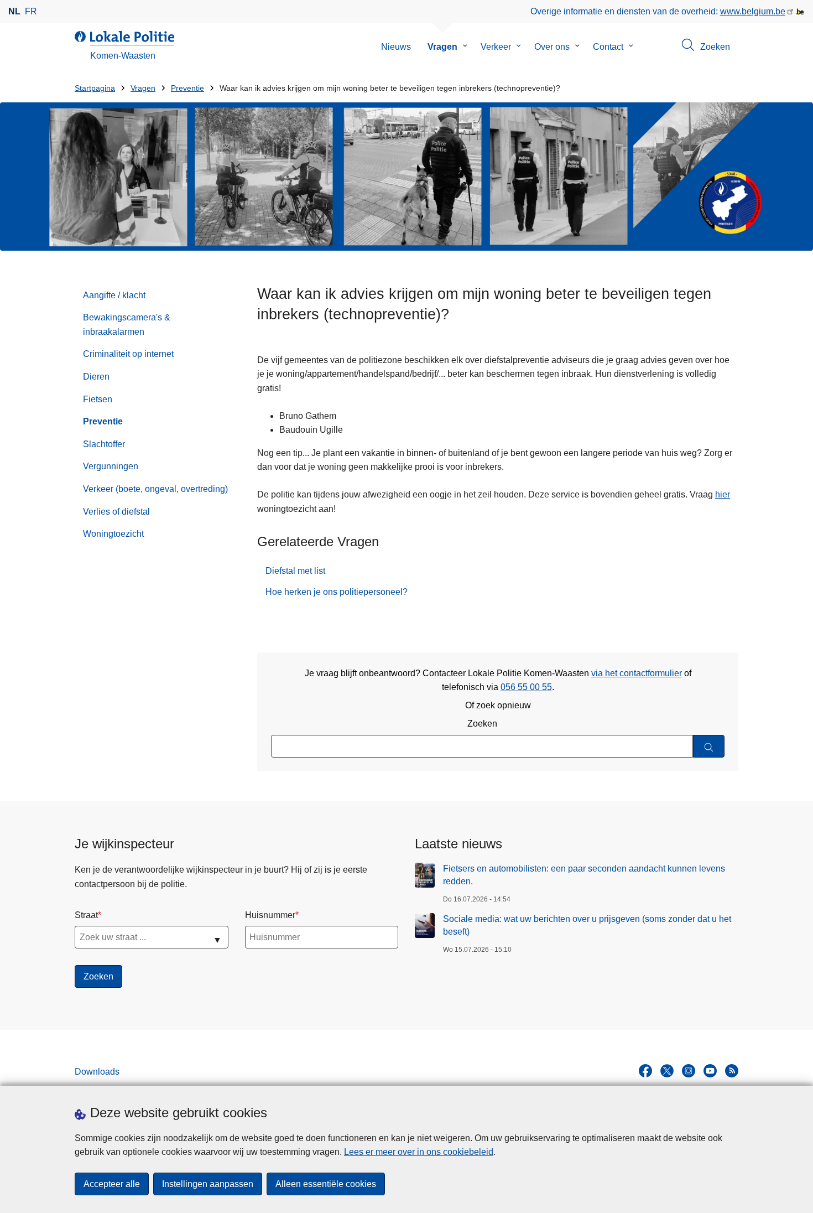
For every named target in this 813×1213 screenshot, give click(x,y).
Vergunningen (110, 466)
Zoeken (482, 723)
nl (14, 11)
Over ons (552, 46)
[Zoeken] (709, 746)
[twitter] (667, 1070)
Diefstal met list (295, 571)
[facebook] (645, 1070)
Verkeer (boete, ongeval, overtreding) (155, 489)
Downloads (97, 1071)
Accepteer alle (112, 1184)
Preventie (187, 88)
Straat (86, 915)
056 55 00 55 (526, 687)
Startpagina (95, 88)
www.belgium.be (752, 11)
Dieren (96, 376)
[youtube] (710, 1070)
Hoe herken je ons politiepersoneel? (336, 592)
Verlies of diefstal (116, 511)
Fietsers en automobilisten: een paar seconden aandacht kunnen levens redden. (584, 874)
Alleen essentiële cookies (325, 1184)
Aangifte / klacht (114, 295)
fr (31, 11)
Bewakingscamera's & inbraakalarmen (126, 324)
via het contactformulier (636, 673)
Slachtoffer (104, 444)
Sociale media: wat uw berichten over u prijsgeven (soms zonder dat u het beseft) (587, 925)
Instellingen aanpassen (207, 1184)
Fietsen (97, 399)
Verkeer (496, 46)
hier (722, 494)
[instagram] (688, 1070)
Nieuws (396, 46)
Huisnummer (270, 915)
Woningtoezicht (113, 533)
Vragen (442, 46)
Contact (608, 46)
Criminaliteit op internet (128, 354)
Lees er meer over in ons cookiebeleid (418, 1152)
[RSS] (731, 1070)
